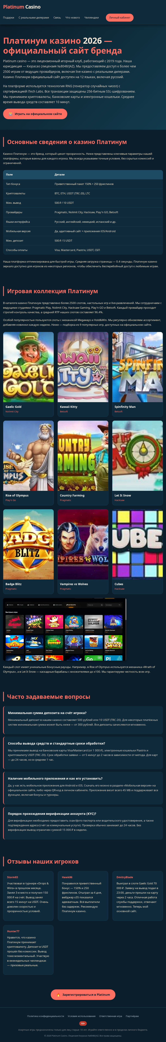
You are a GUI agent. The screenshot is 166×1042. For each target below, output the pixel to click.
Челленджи (91, 17)
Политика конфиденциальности (45, 1016)
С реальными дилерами (34, 17)
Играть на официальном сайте (35, 114)
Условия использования (81, 1016)
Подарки (8, 17)
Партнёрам (132, 1016)
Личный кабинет (119, 17)
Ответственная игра (110, 1016)
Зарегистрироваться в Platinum (83, 994)
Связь (57, 17)
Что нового (72, 17)
